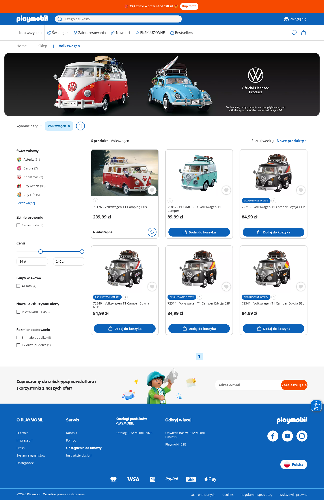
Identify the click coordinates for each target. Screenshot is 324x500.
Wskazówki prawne (293, 494)
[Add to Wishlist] (152, 190)
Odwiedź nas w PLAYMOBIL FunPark (185, 435)
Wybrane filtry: (27, 126)
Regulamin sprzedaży (256, 494)
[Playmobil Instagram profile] (301, 436)
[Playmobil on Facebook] (272, 436)
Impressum (25, 440)
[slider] (40, 251)
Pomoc (71, 440)
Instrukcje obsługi (79, 455)
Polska (298, 464)
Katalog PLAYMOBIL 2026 (134, 433)
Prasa (21, 448)
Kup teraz (189, 6)
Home (22, 45)
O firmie (22, 433)
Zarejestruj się (294, 385)
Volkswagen (57, 126)
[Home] (32, 19)
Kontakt (71, 433)
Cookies (228, 494)
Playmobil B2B (175, 444)
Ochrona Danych (203, 494)
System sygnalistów (31, 455)
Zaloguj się (298, 19)
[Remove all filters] (80, 126)
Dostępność (25, 463)
